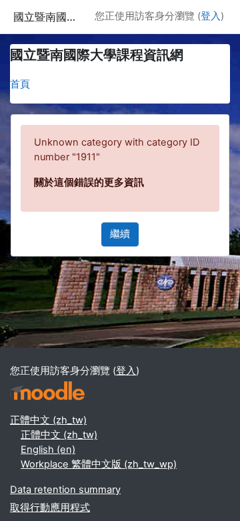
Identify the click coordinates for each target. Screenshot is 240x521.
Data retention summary (65, 490)
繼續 (120, 234)
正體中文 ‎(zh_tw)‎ (48, 420)
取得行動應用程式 (50, 508)
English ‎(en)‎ (48, 450)
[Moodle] (47, 391)
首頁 (20, 84)
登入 (211, 16)
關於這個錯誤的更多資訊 (89, 182)
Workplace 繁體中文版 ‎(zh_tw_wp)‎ (99, 464)
